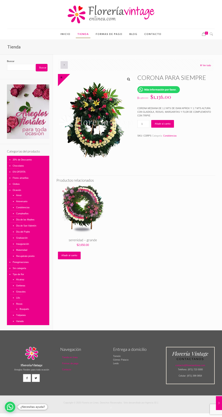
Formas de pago (70, 363)
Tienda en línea (70, 357)
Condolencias (170, 135)
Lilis (18, 297)
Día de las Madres (25, 219)
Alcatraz (20, 279)
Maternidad (21, 250)
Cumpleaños (22, 213)
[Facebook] (111, 407)
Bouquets (24, 309)
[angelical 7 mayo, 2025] (219, 403)
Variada (20, 321)
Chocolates (18, 165)
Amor (19, 195)
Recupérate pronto (25, 256)
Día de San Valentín (26, 225)
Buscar (10, 61)
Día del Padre (23, 231)
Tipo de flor (18, 274)
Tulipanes (21, 315)
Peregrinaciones (21, 262)
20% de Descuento (22, 159)
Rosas (19, 304)
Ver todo (207, 65)
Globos (16, 184)
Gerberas (20, 285)
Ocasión (17, 190)
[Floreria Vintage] (111, 14)
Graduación (22, 238)
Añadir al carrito (162, 123)
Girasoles (21, 291)
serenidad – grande (83, 240)
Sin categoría (19, 268)
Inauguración (22, 244)
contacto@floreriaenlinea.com (190, 365)
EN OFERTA (19, 172)
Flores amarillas (21, 178)
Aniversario (21, 201)
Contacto (66, 369)
